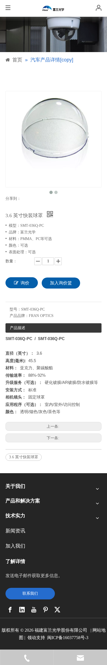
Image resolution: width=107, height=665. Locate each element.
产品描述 (17, 328)
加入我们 (15, 546)
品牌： (14, 232)
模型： (14, 226)
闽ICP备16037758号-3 (67, 637)
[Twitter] (57, 609)
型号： (15, 309)
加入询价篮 (61, 283)
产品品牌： (19, 316)
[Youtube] (33, 609)
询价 (25, 283)
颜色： (14, 245)
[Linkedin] (22, 609)
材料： (14, 239)
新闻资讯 (15, 531)
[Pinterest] (45, 609)
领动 (31, 637)
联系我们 (30, 593)
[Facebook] (10, 609)
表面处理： (18, 252)
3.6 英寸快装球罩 (23, 457)
